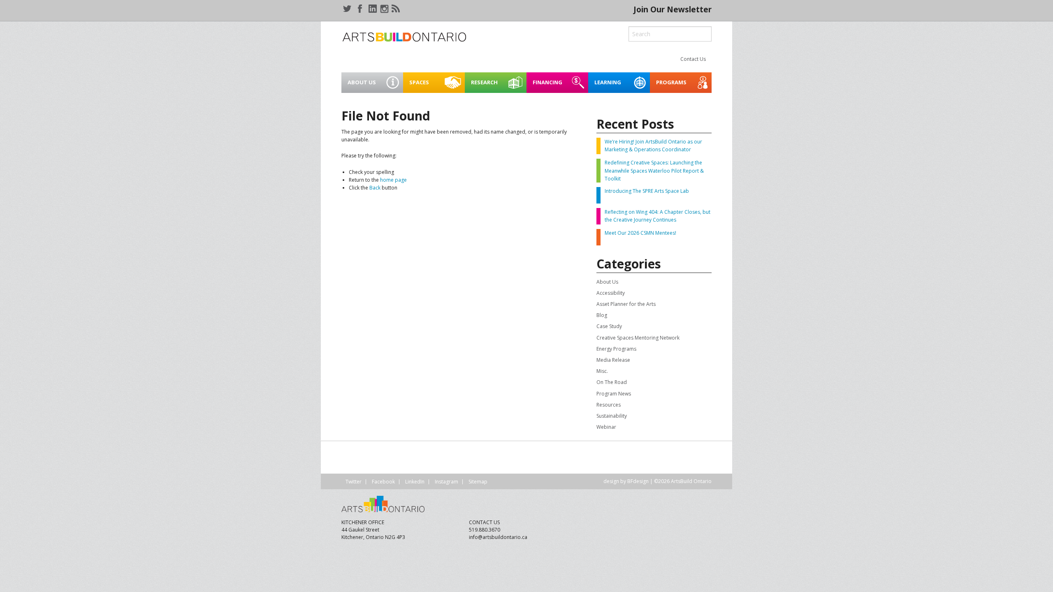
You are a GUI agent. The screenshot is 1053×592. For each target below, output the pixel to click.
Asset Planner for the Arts (626, 304)
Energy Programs (616, 348)
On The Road (611, 382)
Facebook (383, 481)
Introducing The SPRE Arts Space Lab (647, 190)
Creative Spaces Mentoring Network (638, 337)
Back (374, 187)
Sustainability (611, 415)
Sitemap (478, 481)
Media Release (613, 359)
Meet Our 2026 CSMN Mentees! (640, 232)
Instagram (446, 481)
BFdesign (638, 481)
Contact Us (693, 59)
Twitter (354, 481)
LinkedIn (414, 481)
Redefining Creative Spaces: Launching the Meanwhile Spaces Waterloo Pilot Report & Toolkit (654, 170)
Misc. (602, 371)
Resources (608, 404)
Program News (613, 393)
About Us (607, 281)
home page (393, 179)
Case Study (609, 326)
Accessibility (610, 292)
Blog (601, 315)
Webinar (606, 426)
